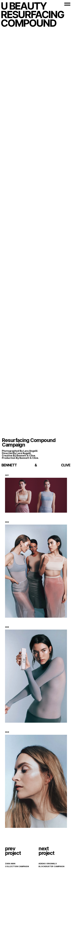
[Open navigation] (67, 4)
